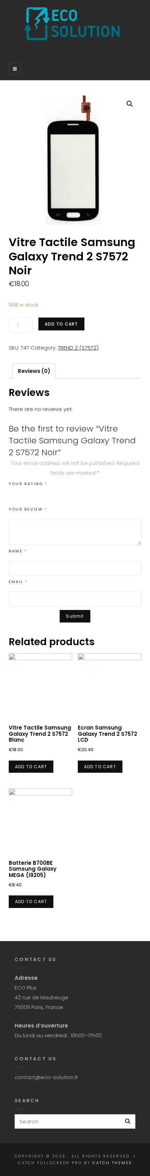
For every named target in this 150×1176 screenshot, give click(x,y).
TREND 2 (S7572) (78, 347)
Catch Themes (112, 1163)
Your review (28, 509)
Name (18, 551)
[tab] (34, 371)
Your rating (28, 483)
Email (18, 581)
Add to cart (61, 324)
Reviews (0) (34, 371)
